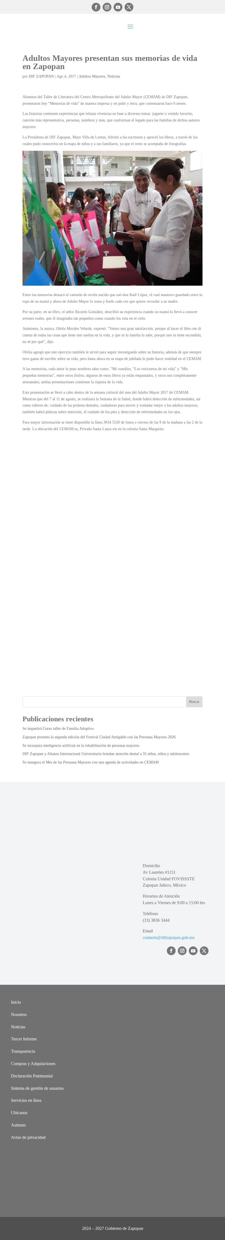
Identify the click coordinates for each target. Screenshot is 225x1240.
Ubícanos (19, 1112)
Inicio (16, 1002)
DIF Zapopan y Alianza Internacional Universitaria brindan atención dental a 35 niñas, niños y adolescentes (105, 754)
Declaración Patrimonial (32, 1076)
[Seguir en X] (129, 7)
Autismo (18, 1125)
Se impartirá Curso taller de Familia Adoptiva (58, 729)
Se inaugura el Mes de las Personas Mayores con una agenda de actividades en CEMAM (90, 762)
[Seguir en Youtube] (118, 7)
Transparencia (23, 1051)
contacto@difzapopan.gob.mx (169, 937)
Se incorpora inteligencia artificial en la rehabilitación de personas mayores (80, 746)
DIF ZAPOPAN (41, 76)
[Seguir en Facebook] (96, 7)
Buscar (194, 702)
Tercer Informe (24, 1039)
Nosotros (19, 1014)
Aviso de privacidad (28, 1137)
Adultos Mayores (92, 76)
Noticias (113, 76)
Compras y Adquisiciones (33, 1063)
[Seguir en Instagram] (107, 7)
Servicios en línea (26, 1100)
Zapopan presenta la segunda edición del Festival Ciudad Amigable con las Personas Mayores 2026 (99, 737)
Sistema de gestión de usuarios (37, 1088)
